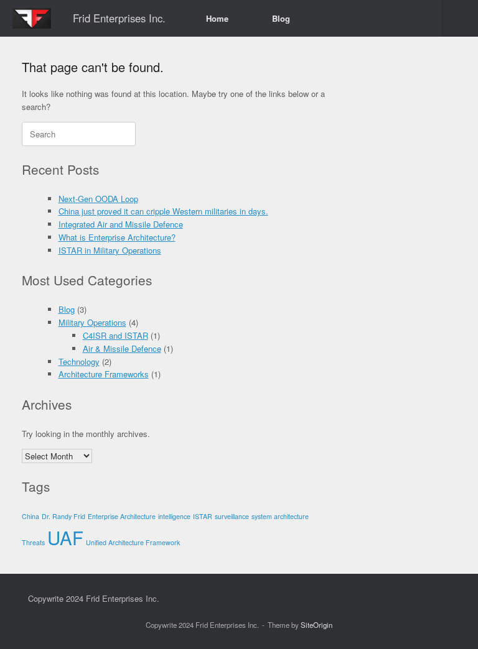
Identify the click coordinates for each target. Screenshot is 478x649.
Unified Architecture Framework (133, 542)
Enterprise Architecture (122, 516)
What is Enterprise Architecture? (117, 237)
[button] (459, 18)
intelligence (174, 516)
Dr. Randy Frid (63, 516)
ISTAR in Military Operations (110, 250)
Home (217, 18)
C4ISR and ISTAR (115, 335)
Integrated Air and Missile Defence (121, 224)
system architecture (280, 516)
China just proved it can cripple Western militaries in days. (163, 211)
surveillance (232, 516)
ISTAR (202, 516)
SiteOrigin (316, 625)
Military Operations (92, 322)
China (30, 516)
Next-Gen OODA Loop (98, 199)
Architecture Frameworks (104, 374)
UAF (65, 537)
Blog (281, 18)
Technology (79, 361)
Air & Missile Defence (122, 348)
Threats (33, 542)
